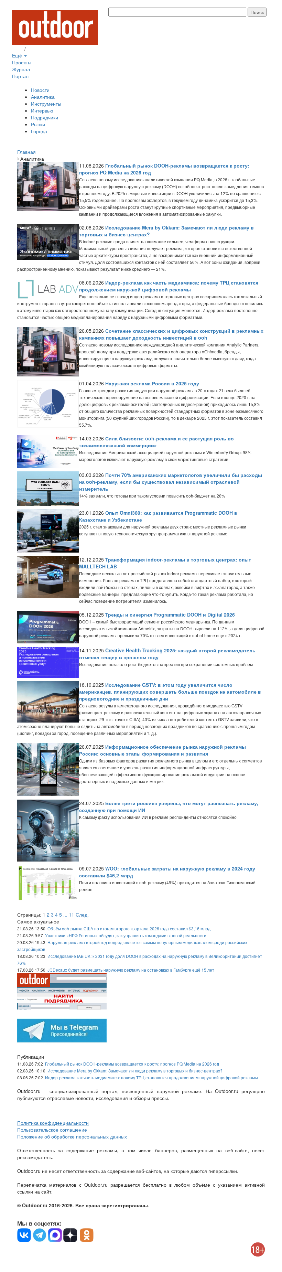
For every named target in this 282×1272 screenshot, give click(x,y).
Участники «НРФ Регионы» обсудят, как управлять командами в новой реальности (125, 935)
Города (39, 131)
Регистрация (41, 48)
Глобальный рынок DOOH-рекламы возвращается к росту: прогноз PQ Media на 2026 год (132, 1064)
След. (82, 914)
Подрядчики (44, 117)
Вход (17, 48)
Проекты (21, 62)
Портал (20, 76)
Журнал (21, 69)
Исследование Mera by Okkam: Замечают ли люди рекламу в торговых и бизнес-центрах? (135, 1070)
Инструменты (46, 103)
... (65, 914)
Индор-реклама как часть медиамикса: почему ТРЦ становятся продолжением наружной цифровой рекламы (151, 1077)
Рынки (38, 124)
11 (71, 914)
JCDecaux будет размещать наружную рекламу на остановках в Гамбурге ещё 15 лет (130, 970)
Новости (40, 89)
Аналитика (43, 96)
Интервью (42, 110)
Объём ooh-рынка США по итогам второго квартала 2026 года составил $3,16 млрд (128, 928)
